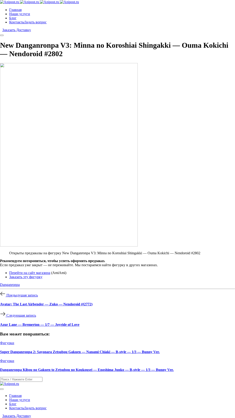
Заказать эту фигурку (25, 277)
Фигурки (7, 343)
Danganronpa (10, 285)
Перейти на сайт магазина (29, 273)
